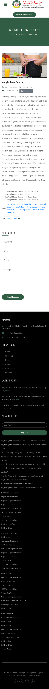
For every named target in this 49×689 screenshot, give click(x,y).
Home (14, 34)
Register (24, 432)
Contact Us (10, 368)
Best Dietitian (6, 621)
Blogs (7, 360)
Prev (8, 218)
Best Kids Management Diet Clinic (13, 508)
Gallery (8, 364)
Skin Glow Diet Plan (8, 524)
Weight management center (11, 629)
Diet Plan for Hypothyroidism (11, 512)
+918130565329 (13, 337)
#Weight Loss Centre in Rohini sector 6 (22, 204)
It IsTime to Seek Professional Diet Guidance (17, 484)
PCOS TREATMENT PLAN (10, 617)
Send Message (13, 297)
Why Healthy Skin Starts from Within (14, 480)
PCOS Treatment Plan (9, 520)
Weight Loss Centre (8, 504)
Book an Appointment (24, 14)
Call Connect (26, 91)
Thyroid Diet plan (7, 649)
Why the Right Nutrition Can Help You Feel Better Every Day (23, 441)
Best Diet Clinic (6, 528)
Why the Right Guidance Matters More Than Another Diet (21, 487)
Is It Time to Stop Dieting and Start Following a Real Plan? (22, 452)
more (7, 390)
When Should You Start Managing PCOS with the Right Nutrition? (21, 470)
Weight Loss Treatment (9, 497)
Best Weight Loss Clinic (9, 493)
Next (15, 218)
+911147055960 (25, 337)
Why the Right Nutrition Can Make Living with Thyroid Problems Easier (24, 447)
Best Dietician (6, 537)
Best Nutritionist (7, 614)
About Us (9, 356)
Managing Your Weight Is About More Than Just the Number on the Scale (24, 458)
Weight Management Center (11, 500)
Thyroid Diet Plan (7, 516)
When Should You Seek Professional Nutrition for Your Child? (23, 464)
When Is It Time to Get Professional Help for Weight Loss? (22, 476)
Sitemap (8, 372)
